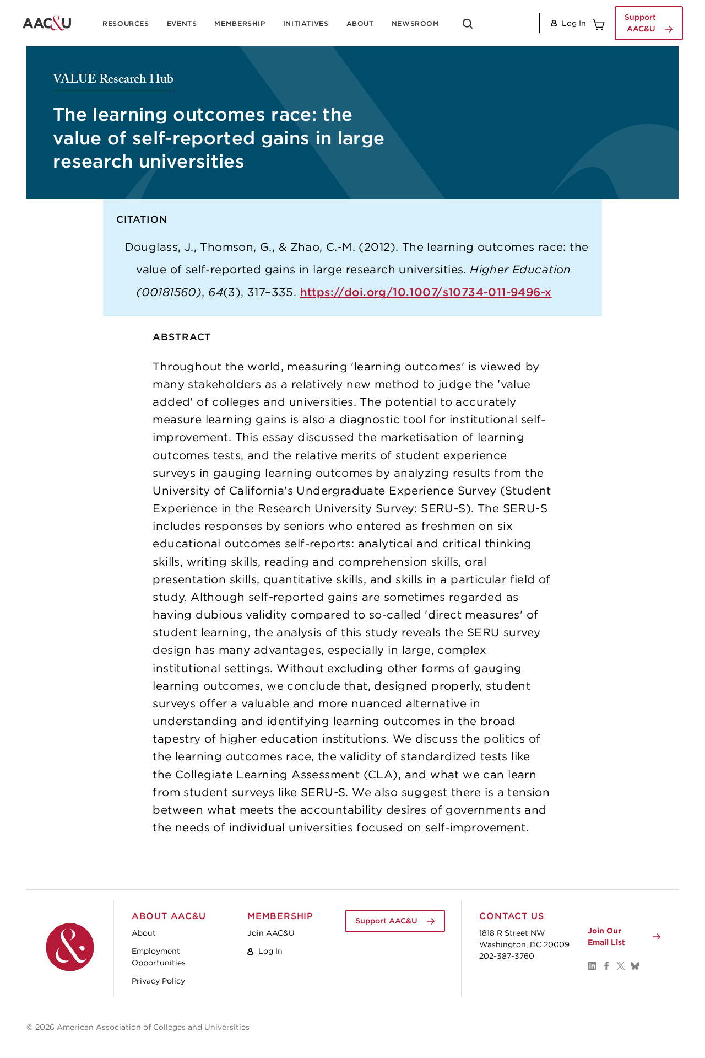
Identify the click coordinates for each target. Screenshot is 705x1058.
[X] (620, 965)
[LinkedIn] (591, 965)
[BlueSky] (634, 965)
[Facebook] (606, 965)
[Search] (467, 27)
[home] (47, 23)
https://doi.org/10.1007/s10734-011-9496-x (426, 292)
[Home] (70, 947)
